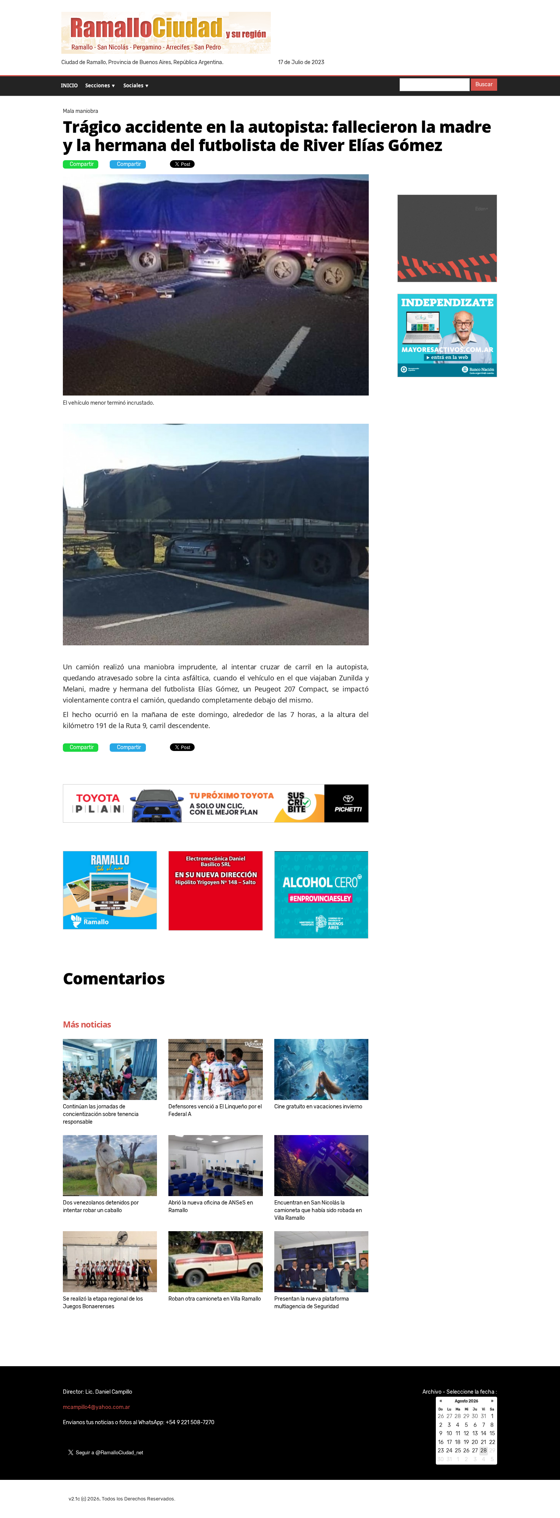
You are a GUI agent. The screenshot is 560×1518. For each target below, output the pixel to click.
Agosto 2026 (466, 1401)
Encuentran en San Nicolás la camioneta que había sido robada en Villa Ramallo (318, 1210)
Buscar (484, 84)
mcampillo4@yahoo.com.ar (96, 1407)
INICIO (69, 85)
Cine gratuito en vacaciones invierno (318, 1106)
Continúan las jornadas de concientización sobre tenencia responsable (101, 1114)
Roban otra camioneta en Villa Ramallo (214, 1299)
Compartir (82, 164)
